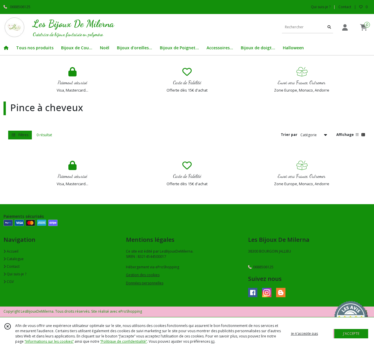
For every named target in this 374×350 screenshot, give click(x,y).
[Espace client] (345, 27)
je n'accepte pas (304, 333)
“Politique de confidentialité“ (123, 341)
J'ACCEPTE (351, 333)
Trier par (289, 134)
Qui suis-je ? (16, 274)
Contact (344, 6)
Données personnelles (144, 283)
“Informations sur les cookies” (49, 341)
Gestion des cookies (143, 274)
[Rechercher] (329, 27)
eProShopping (130, 311)
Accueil (12, 251)
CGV (10, 281)
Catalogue (15, 258)
